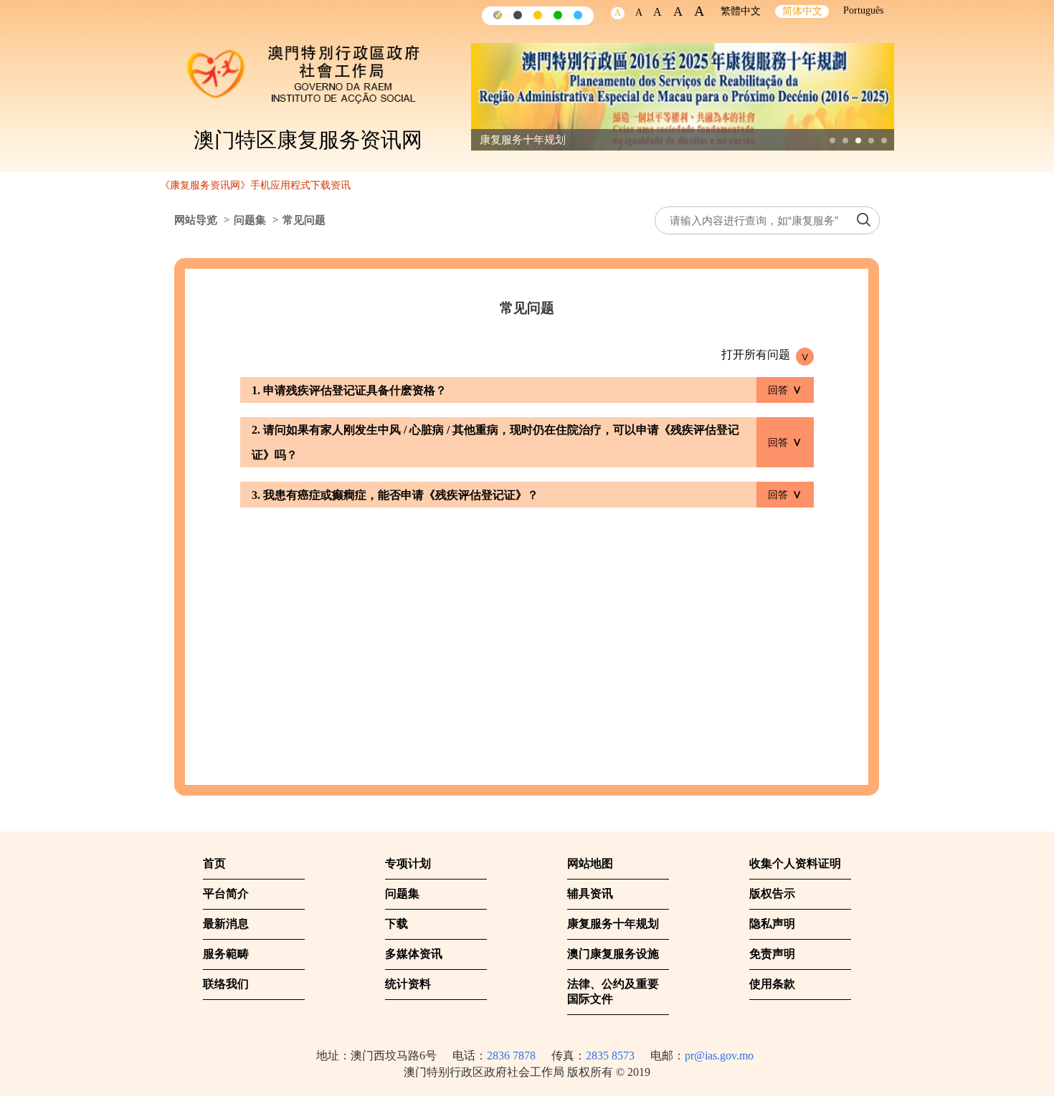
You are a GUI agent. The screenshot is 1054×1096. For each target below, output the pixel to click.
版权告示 (772, 893)
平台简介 (226, 893)
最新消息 (226, 924)
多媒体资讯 (413, 954)
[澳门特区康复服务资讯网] (315, 68)
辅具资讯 (590, 893)
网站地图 (590, 863)
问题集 (250, 220)
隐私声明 (772, 924)
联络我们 (226, 984)
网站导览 (195, 220)
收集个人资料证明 (795, 863)
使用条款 (772, 984)
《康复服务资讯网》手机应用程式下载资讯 (255, 185)
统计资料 (408, 984)
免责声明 (772, 954)
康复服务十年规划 (613, 924)
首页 (214, 863)
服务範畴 (226, 954)
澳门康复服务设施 (613, 954)
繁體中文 (741, 11)
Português (863, 10)
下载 (396, 924)
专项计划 (408, 863)
